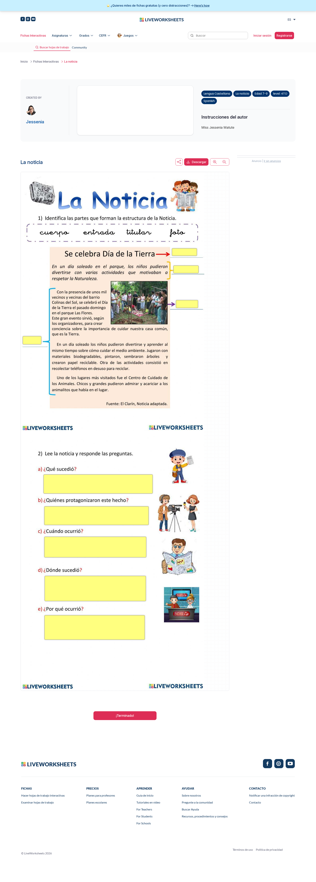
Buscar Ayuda (190, 809)
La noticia (242, 93)
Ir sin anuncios (272, 160)
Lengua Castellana (217, 93)
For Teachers (144, 809)
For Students (144, 816)
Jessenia (35, 121)
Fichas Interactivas (33, 35)
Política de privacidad (269, 849)
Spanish (209, 101)
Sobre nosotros (191, 795)
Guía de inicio (144, 795)
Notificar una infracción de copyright (272, 795)
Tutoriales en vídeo (148, 802)
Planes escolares (96, 802)
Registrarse (284, 35)
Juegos (128, 35)
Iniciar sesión (262, 35)
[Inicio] (162, 19)
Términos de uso (243, 849)
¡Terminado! (125, 715)
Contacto (255, 802)
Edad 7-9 (261, 93)
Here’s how (202, 5)
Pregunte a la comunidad (197, 802)
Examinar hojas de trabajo (37, 802)
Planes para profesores (100, 795)
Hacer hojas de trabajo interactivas (43, 795)
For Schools (143, 823)
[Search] (192, 35)
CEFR (102, 35)
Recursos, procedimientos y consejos (205, 816)
